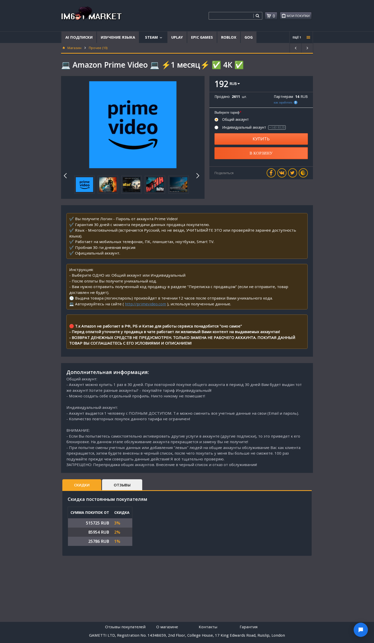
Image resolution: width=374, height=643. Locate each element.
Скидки (82, 484)
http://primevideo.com (145, 303)
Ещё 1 (297, 37)
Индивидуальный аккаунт (253, 127)
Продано (222, 96)
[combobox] (231, 16)
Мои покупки (298, 16)
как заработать (283, 102)
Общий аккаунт (235, 119)
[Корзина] (269, 16)
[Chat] (361, 630)
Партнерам (283, 96)
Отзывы (122, 484)
